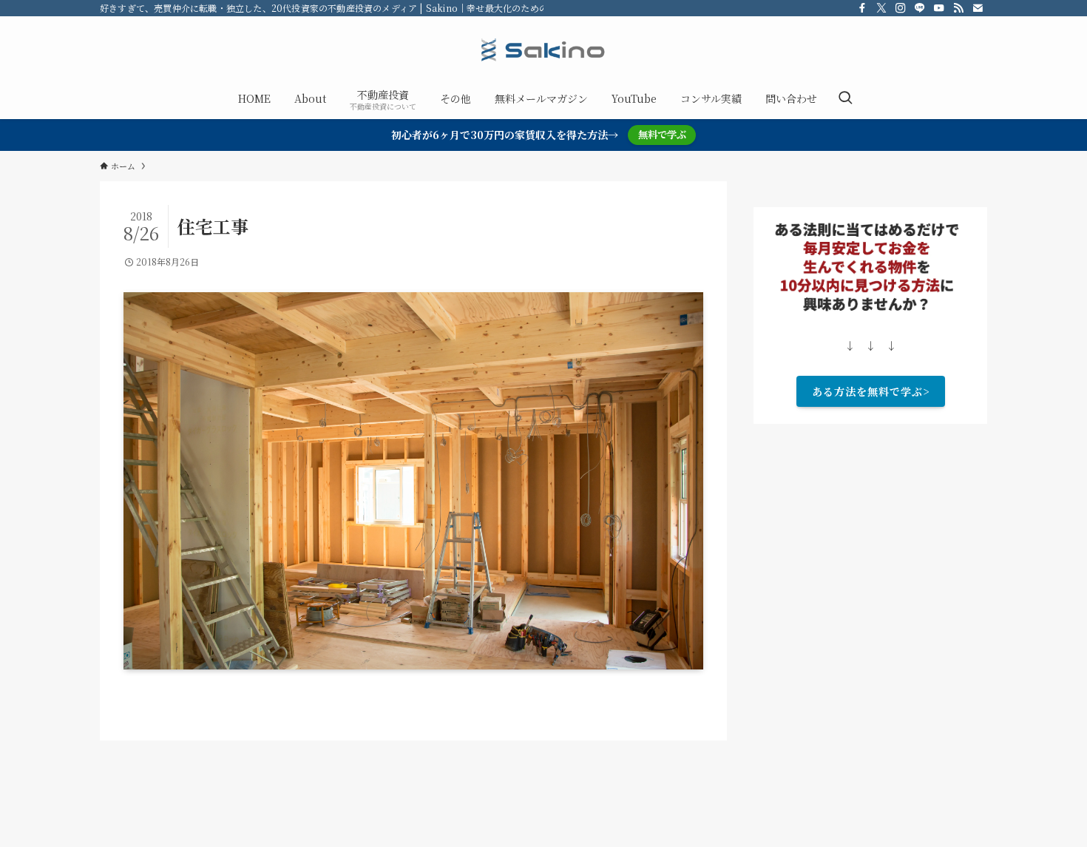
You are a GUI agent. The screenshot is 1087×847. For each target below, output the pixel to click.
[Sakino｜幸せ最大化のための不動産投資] (543, 50)
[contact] (977, 8)
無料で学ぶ (662, 134)
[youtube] (939, 8)
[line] (919, 8)
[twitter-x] (881, 8)
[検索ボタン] (845, 98)
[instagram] (900, 8)
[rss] (958, 8)
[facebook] (862, 8)
